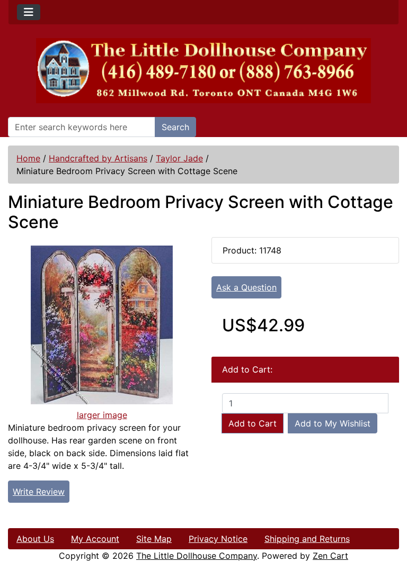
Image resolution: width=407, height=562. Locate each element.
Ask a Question (246, 287)
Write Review (39, 491)
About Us (35, 538)
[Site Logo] (203, 70)
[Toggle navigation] (28, 12)
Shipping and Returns (307, 538)
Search (175, 127)
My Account (95, 538)
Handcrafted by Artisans (98, 158)
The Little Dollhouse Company (196, 555)
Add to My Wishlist (332, 423)
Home (28, 158)
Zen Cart (330, 555)
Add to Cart (252, 423)
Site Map (154, 538)
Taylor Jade (179, 158)
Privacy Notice (218, 538)
